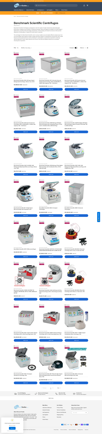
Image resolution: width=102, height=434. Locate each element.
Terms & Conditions (61, 410)
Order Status (64, 10)
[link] (44, 388)
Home (15, 16)
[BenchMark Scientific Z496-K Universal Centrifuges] (76, 193)
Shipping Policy (60, 414)
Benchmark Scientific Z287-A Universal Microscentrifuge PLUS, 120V (74, 374)
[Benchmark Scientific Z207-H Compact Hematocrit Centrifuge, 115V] (25, 359)
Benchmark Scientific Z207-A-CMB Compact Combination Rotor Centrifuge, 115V (75, 333)
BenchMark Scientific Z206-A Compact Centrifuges (48, 208)
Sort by (23, 47)
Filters (56, 10)
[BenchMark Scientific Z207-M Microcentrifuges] (25, 234)
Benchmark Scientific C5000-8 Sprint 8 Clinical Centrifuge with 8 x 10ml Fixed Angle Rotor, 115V (50, 333)
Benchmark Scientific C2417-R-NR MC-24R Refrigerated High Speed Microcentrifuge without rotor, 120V (25, 167)
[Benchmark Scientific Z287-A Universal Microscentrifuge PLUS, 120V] (76, 359)
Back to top (51, 398)
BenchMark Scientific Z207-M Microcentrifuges (25, 249)
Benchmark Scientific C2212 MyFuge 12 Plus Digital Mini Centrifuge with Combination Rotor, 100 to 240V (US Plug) (51, 167)
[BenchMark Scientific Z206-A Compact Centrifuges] (51, 193)
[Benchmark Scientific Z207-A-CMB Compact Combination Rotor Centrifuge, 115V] (76, 318)
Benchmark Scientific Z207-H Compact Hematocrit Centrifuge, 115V (23, 374)
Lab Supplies (50, 10)
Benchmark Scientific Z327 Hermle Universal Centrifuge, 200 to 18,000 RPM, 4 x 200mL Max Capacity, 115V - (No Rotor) (75, 82)
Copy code (63, 12)
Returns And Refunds (61, 412)
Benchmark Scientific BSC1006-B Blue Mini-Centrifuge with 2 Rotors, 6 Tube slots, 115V (75, 291)
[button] (87, 5)
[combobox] (56, 5)
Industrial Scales (30, 10)
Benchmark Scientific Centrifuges (22, 16)
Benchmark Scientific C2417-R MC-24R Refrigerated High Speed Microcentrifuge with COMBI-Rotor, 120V (75, 167)
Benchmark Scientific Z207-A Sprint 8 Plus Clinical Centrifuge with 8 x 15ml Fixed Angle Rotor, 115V (25, 333)
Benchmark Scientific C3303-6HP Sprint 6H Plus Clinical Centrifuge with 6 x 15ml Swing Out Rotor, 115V (50, 292)
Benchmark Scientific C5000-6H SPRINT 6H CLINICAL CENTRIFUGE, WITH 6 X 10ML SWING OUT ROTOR (25, 292)
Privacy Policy (60, 407)
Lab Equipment (40, 10)
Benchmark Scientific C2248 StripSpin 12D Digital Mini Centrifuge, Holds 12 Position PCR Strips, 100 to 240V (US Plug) (76, 124)
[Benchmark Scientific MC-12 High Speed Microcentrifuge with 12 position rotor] (25, 193)
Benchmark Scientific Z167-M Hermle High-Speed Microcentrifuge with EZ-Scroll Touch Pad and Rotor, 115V (50, 375)
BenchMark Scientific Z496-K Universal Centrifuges (74, 208)
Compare (72, 47)
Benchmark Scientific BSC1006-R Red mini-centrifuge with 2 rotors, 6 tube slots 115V (75, 249)
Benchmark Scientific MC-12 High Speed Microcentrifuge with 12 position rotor (23, 208)
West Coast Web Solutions (31, 429)
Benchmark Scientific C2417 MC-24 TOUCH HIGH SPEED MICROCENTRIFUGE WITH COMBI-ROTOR (50, 249)
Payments (59, 417)
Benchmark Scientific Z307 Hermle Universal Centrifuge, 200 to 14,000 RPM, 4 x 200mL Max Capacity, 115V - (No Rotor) (24, 124)
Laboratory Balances (18, 10)
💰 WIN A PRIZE (98, 217)
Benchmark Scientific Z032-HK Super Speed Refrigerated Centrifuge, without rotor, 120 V (24, 81)
